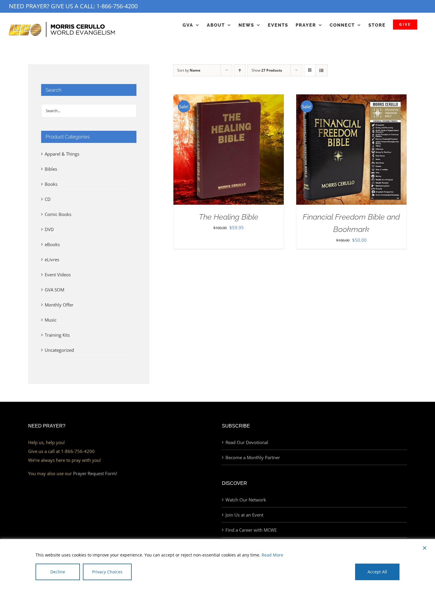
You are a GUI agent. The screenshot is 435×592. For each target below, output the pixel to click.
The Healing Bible (228, 216)
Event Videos (58, 275)
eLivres (52, 259)
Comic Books (58, 214)
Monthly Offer (59, 305)
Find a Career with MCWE (251, 530)
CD (48, 199)
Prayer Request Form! (95, 473)
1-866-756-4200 (117, 6)
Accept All (377, 572)
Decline (57, 572)
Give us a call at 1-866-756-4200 (61, 451)
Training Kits (57, 335)
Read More (272, 555)
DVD (49, 229)
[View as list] (321, 70)
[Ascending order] (240, 70)
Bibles (51, 169)
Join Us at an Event (244, 515)
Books (51, 184)
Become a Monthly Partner (252, 457)
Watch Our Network (245, 500)
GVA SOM (54, 290)
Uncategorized (59, 350)
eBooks (52, 244)
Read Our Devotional (246, 442)
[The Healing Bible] (228, 99)
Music (51, 320)
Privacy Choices (107, 572)
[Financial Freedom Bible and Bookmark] (351, 99)
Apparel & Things (62, 154)
